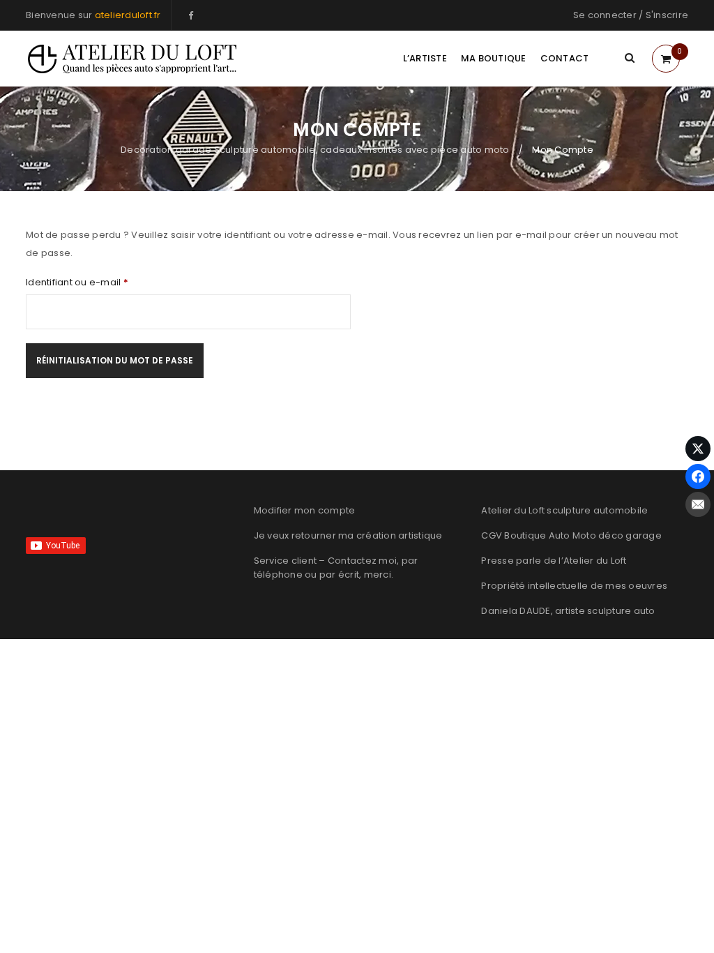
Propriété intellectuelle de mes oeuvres (574, 585)
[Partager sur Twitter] (698, 448)
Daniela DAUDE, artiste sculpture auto (568, 610)
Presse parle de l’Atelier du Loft (553, 560)
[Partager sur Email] (698, 504)
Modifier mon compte (305, 510)
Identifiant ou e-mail (77, 282)
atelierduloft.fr (128, 15)
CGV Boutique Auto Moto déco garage (571, 535)
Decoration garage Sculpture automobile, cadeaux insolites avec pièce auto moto (315, 149)
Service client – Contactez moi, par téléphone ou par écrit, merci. (336, 567)
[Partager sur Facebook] (698, 476)
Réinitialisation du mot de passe (114, 360)
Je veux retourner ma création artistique (348, 535)
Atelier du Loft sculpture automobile (564, 510)
